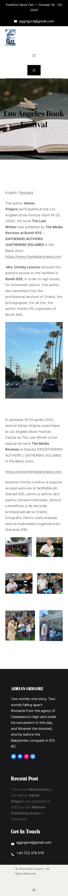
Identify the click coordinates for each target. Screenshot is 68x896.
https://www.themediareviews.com (33, 257)
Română (26, 193)
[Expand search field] (34, 70)
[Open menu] (34, 55)
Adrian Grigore (27, 688)
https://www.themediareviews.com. (33, 472)
